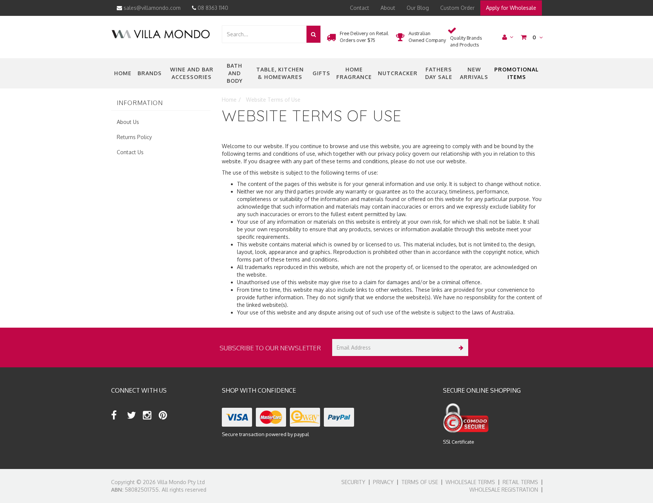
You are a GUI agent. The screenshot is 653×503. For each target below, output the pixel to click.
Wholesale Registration (503, 489)
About (388, 8)
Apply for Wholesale (511, 8)
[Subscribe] (459, 347)
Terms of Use (419, 482)
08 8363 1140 (212, 8)
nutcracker (398, 73)
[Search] (313, 34)
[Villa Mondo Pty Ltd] (160, 33)
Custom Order (457, 8)
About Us (128, 122)
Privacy (383, 482)
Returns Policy (134, 137)
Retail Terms (520, 482)
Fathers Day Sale (438, 73)
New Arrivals (474, 73)
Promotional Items (516, 73)
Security (353, 482)
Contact (359, 8)
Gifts (321, 73)
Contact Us (130, 152)
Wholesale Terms (470, 482)
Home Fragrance (354, 73)
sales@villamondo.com (151, 8)
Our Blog (418, 8)
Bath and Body (235, 73)
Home (123, 73)
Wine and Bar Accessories (192, 73)
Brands (150, 73)
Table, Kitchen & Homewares (280, 73)
